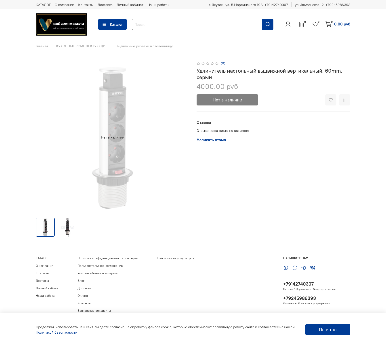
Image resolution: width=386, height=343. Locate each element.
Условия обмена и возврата (97, 273)
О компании (64, 4)
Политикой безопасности (56, 332)
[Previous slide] (43, 137)
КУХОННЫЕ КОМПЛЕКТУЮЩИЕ (81, 46)
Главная (42, 46)
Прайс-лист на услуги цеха (174, 258)
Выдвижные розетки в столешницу (144, 46)
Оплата (83, 296)
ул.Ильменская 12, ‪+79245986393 (322, 4)
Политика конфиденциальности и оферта (108, 258)
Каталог (116, 24)
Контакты (86, 4)
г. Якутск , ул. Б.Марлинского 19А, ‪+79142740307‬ (248, 4)
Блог (81, 281)
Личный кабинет (130, 4)
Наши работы (158, 4)
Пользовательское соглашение (100, 266)
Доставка (105, 4)
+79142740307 (298, 284)
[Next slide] (182, 137)
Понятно (328, 329)
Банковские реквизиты (94, 311)
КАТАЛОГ (43, 4)
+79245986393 (299, 298)
